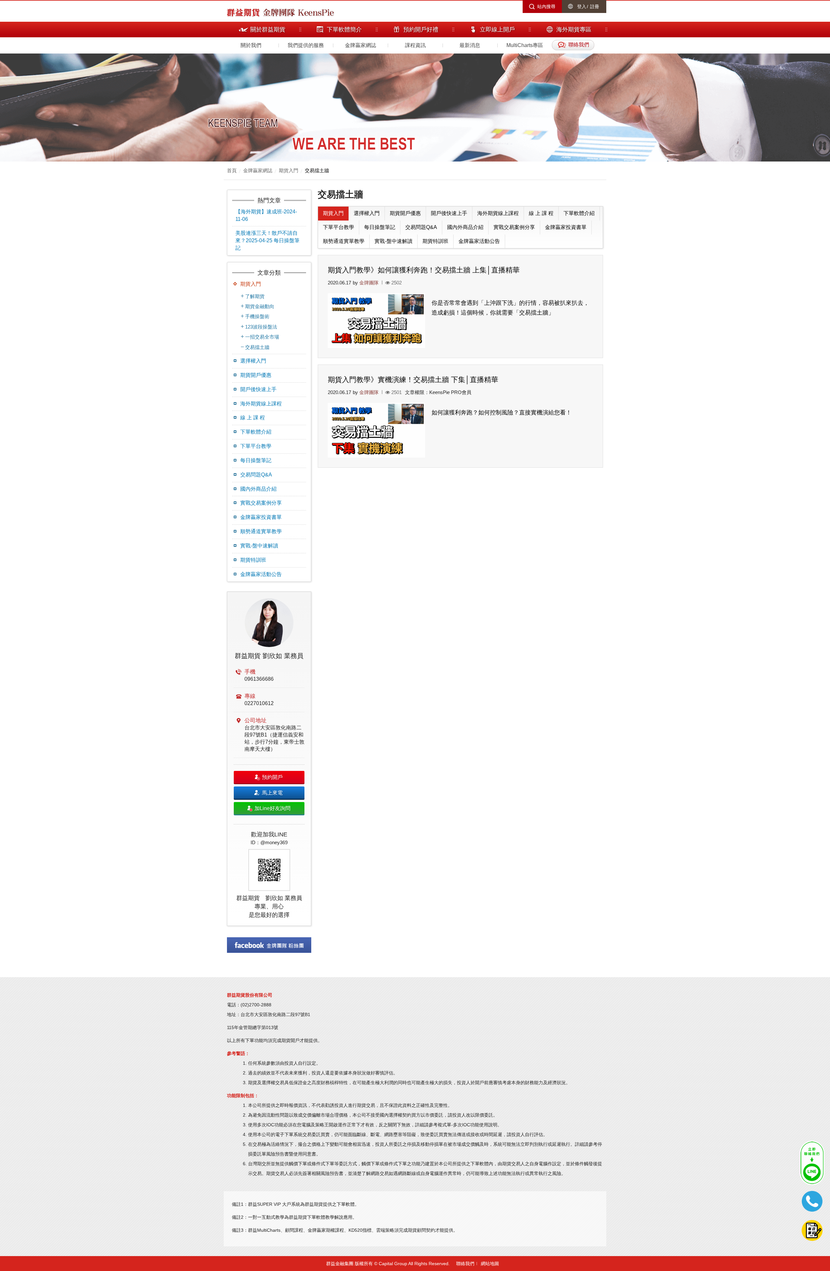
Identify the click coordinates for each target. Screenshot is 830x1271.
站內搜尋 (546, 6)
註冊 (594, 6)
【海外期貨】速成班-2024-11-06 (266, 215)
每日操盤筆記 (255, 460)
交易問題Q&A (256, 474)
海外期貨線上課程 (261, 403)
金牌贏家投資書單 (261, 517)
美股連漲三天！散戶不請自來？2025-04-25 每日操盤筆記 (267, 240)
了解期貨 (255, 296)
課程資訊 (415, 45)
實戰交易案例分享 (261, 503)
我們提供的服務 (306, 45)
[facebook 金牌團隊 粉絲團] (269, 945)
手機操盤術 (257, 316)
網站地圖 (490, 1263)
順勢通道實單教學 (261, 531)
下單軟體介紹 (255, 432)
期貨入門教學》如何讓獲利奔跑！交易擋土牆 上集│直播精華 (424, 270)
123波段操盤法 (261, 327)
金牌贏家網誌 (360, 45)
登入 (581, 6)
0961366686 (259, 679)
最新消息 (469, 45)
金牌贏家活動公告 (261, 574)
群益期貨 (243, 12)
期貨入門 (288, 170)
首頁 (232, 170)
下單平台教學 (255, 446)
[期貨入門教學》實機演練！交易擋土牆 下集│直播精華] (376, 430)
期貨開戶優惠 (255, 375)
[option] (269, 758)
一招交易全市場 (262, 337)
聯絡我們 (465, 1263)
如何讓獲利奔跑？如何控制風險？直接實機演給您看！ (502, 412)
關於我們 (251, 45)
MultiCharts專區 (524, 45)
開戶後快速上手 (258, 389)
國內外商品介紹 (258, 489)
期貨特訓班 (253, 560)
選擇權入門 (253, 361)
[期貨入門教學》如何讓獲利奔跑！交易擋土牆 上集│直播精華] (376, 320)
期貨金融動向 (259, 306)
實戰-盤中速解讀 (259, 545)
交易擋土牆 (317, 170)
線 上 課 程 (252, 417)
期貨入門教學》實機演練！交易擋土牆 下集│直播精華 (413, 380)
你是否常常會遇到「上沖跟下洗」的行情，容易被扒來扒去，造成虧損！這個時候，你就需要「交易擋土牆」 (510, 308)
